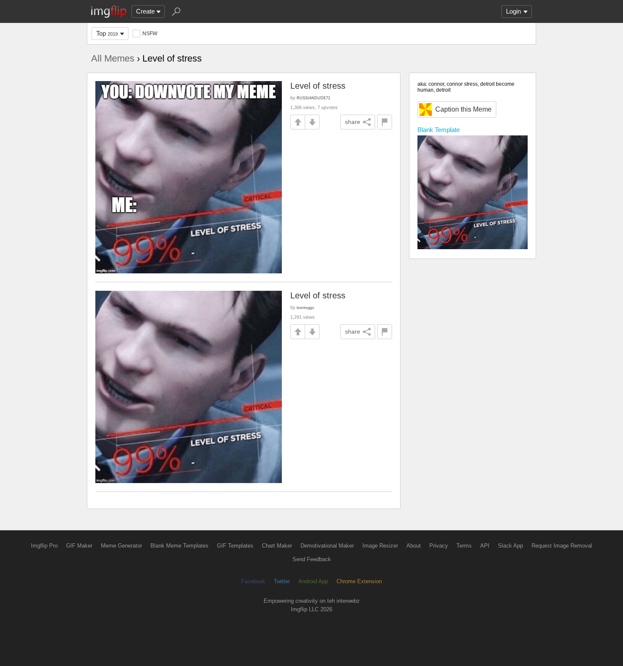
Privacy (438, 545)
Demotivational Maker (327, 545)
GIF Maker (79, 545)
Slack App (510, 545)
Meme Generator (121, 545)
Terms (464, 545)
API (485, 545)
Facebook (253, 581)
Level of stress (317, 85)
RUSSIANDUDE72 (313, 98)
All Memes (112, 58)
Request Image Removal (561, 545)
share (352, 121)
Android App (313, 581)
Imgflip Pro (44, 545)
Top (107, 33)
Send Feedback (311, 559)
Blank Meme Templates (179, 545)
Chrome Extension (359, 581)
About (413, 545)
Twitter (282, 581)
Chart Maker (277, 545)
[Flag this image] (384, 122)
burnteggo (305, 307)
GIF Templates (235, 545)
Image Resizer (380, 545)
